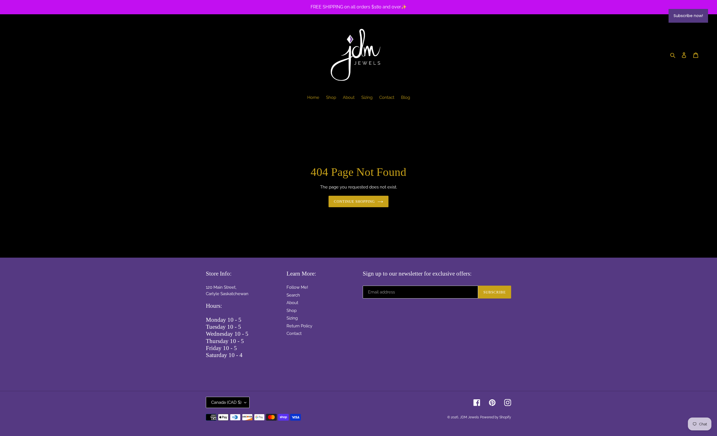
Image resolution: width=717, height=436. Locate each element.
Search (293, 295)
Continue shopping (354, 201)
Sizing (292, 318)
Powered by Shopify (495, 417)
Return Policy (299, 325)
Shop (292, 310)
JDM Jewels (469, 417)
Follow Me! (297, 287)
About (292, 302)
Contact (294, 333)
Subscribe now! (688, 15)
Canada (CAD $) (226, 402)
